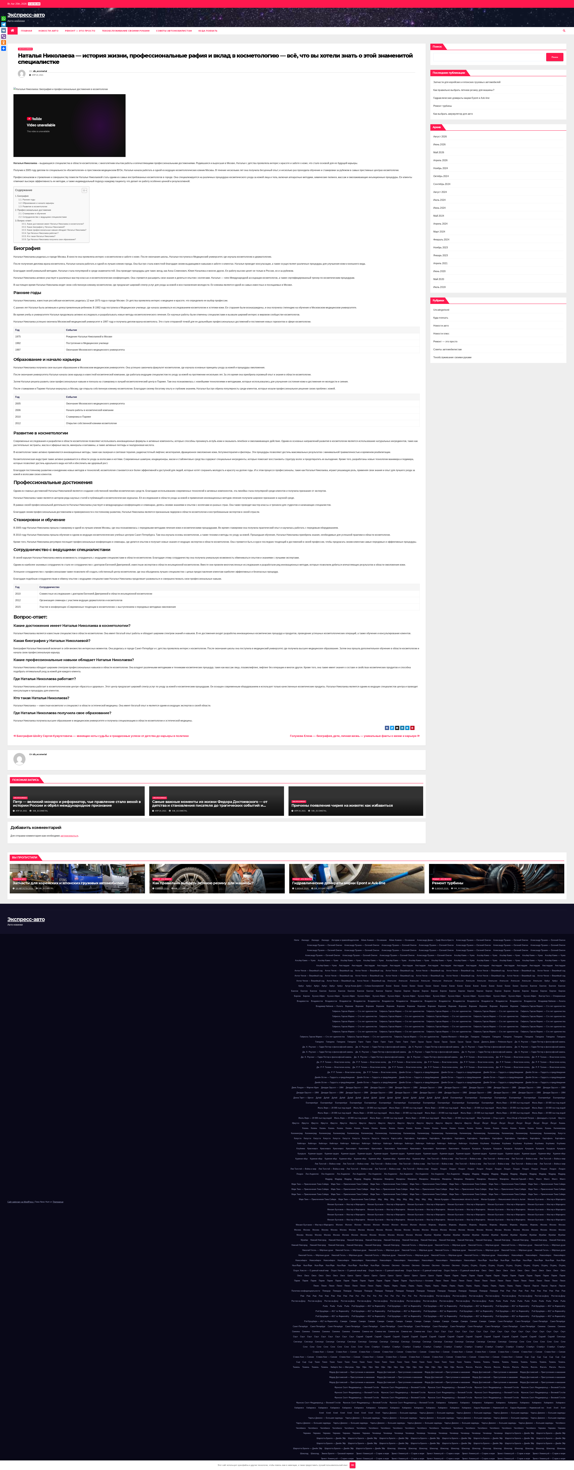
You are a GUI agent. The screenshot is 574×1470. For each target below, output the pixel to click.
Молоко (339, 1225)
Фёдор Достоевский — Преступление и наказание (352, 1372)
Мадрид (466, 1174)
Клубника (474, 1143)
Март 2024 (439, 231)
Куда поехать (208, 30)
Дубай (318, 1098)
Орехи (350, 1275)
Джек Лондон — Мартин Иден (305, 1087)
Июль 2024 (439, 200)
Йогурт (477, 1123)
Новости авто (48, 30)
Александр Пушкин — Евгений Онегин (473, 940)
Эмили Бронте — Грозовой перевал (337, 1453)
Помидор (326, 1291)
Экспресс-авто (26, 15)
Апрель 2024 (440, 223)
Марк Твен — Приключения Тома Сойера (310, 1184)
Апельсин (391, 981)
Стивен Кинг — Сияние (323, 1352)
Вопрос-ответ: (24, 220)
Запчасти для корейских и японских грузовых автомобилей (467, 82)
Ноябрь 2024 (440, 168)
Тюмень (467, 1362)
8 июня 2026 (442, 888)
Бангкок (524, 986)
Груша (421, 1042)
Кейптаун (301, 1143)
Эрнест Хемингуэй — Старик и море (372, 1453)
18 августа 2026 (25, 888)
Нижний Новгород (318, 1240)
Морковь (432, 1225)
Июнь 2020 (439, 271)
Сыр (527, 1357)
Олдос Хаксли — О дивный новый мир (311, 1270)
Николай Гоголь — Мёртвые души (417, 1245)
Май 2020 (438, 279)
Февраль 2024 (441, 239)
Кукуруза (466, 1148)
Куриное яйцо (544, 1153)
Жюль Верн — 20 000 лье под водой (513, 1103)
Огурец (465, 1265)
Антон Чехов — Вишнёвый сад (309, 970)
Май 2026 (438, 152)
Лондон (434, 1169)
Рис (357, 1296)
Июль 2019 (439, 287)
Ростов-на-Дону (427, 1296)
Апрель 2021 (440, 263)
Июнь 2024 (439, 208)
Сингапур (561, 1336)
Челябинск (560, 1423)
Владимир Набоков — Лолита (551, 1001)
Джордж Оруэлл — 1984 (332, 1087)
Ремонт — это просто (80, 30)
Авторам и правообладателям (345, 940)
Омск (484, 1270)
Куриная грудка (315, 1153)
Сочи (522, 1342)
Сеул (429, 1331)
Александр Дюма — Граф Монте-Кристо (435, 940)
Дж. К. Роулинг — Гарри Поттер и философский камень (540, 1042)
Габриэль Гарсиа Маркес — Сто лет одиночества (543, 1006)
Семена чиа (367, 1331)
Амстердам (344, 965)
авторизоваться (69, 835)
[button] (564, 30)
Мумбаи (427, 1235)
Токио (317, 1362)
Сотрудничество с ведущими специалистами (45, 217)
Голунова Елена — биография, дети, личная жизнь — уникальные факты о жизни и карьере (353, 735)
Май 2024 (438, 216)
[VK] (4, 30)
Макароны (377, 1179)
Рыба (491, 1301)
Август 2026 (440, 136)
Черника (542, 1428)
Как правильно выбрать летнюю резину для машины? (463, 90)
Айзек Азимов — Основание (374, 940)
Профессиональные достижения (34, 210)
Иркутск (561, 1118)
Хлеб (549, 1408)
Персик (527, 1286)
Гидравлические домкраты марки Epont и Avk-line (461, 98)
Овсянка (385, 1265)
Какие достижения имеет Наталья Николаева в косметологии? (55, 224)
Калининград (559, 1128)
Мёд (380, 1199)
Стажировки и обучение (34, 213)
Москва (543, 1225)
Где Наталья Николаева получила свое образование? (51, 239)
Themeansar (58, 1202)
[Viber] (4, 36)
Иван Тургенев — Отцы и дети (490, 1118)
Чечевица (376, 1433)
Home (296, 940)
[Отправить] (4, 48)
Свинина (541, 1326)
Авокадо (305, 940)
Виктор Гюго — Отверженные (552, 996)
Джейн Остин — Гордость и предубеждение (419, 1072)
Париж (439, 1275)
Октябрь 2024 (441, 176)
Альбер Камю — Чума (464, 955)
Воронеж (349, 1006)
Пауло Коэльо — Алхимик (421, 1281)
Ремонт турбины (442, 106)
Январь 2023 (440, 255)
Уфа (358, 1367)
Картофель (409, 1138)
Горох (360, 1042)
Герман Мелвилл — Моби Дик (454, 1037)
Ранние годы (29, 199)
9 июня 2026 (162, 888)
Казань (562, 1123)
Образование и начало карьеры (38, 203)
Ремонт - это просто (162, 879)
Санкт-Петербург (505, 1321)
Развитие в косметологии (35, 206)
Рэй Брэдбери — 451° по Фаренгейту (368, 1306)
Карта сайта (396, 1138)
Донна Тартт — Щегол (303, 1098)
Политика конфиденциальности (305, 1291)
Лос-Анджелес (312, 1174)
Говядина (475, 1037)
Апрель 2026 (440, 160)
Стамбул (376, 1347)
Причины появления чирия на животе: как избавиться (342, 805)
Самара (343, 1321)
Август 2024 (440, 192)
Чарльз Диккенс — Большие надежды (399, 1413)
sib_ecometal (40, 71)
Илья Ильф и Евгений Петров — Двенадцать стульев (531, 1118)
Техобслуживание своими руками (126, 30)
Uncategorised (25, 49)
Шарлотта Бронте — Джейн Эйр (519, 1433)
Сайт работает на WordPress (20, 1202)
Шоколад (391, 1448)
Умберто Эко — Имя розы (342, 1367)
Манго (539, 1179)
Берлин (388, 991)
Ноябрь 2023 (440, 247)
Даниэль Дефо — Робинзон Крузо (496, 1042)
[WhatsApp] (4, 19)
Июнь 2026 (439, 144)
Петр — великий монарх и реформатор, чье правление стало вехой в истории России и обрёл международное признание (77, 804)
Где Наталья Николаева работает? (42, 233)
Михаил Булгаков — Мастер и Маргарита (546, 1199)
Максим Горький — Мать (522, 1179)
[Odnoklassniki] (4, 42)
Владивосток (303, 1001)
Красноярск (312, 1148)
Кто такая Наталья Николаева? (41, 236)
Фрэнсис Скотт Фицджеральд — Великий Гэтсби (357, 1387)
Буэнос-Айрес (318, 996)
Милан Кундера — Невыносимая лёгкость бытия (456, 1199)
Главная (26, 30)
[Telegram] (4, 25)
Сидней (359, 1336)
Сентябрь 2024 (442, 184)
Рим (502, 1291)
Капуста (561, 1133)
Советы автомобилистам (174, 30)
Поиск (437, 46)
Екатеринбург (457, 1098)
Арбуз (547, 981)
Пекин (438, 1281)
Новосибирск (503, 1255)
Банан (388, 986)
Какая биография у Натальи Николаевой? (46, 227)
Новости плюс (441, 333)
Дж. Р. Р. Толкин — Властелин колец (477, 1057)
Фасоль (460, 1367)
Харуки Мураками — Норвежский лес (491, 1408)
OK (352, 1465)
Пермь (378, 1286)
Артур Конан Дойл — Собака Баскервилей (364, 986)
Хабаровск (441, 1403)
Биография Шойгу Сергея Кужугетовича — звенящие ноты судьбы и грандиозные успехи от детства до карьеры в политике (102, 735)
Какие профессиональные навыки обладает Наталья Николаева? (56, 230)
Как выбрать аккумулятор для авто (453, 114)
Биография (23, 196)
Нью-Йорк (482, 1260)
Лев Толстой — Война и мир (440, 1159)
